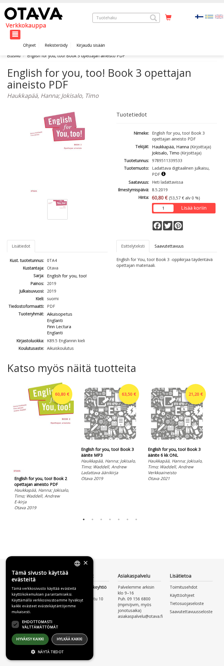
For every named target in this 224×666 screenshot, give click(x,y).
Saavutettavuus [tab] (169, 246)
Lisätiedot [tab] (21, 246)
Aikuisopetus (59, 314)
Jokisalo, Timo (165, 153)
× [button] (85, 563)
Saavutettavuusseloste (191, 611)
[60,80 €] (43, 471)
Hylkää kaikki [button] (70, 639)
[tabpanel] (43, 447)
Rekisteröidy (56, 45)
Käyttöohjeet (182, 595)
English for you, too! (67, 276)
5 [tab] (119, 519)
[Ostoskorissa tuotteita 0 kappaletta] (168, 17)
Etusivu (13, 55)
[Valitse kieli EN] (219, 16)
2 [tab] (92, 519)
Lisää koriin (193, 208)
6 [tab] (127, 519)
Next (214, 447)
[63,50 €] (110, 442)
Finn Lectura (59, 326)
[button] (153, 17)
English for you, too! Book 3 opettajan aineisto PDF (76, 55)
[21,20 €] (176, 442)
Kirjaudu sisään (90, 45)
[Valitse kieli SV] (209, 16)
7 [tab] (136, 519)
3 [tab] (101, 519)
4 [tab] (110, 519)
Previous (5, 447)
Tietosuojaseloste (187, 603)
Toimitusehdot (183, 587)
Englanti (55, 320)
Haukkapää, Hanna (170, 146)
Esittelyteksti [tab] (133, 246)
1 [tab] (84, 519)
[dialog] (49, 608)
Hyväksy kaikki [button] (30, 639)
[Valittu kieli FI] (199, 16)
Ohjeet (29, 45)
